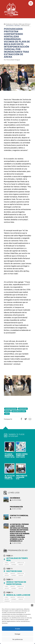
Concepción (23, 408)
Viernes (13, 564)
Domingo (7, 601)
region (7, 411)
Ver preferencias (17, 639)
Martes (12, 562)
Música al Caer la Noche (18, 595)
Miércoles (20, 562)
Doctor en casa (14, 571)
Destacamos (10, 25)
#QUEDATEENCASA (10, 408)
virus (7, 414)
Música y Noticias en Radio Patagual (16, 583)
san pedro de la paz (18, 411)
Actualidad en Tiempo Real (17, 559)
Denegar (17, 634)
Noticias (17, 25)
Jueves (6, 564)
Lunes (6, 562)
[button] (32, 605)
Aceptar (17, 628)
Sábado (20, 564)
